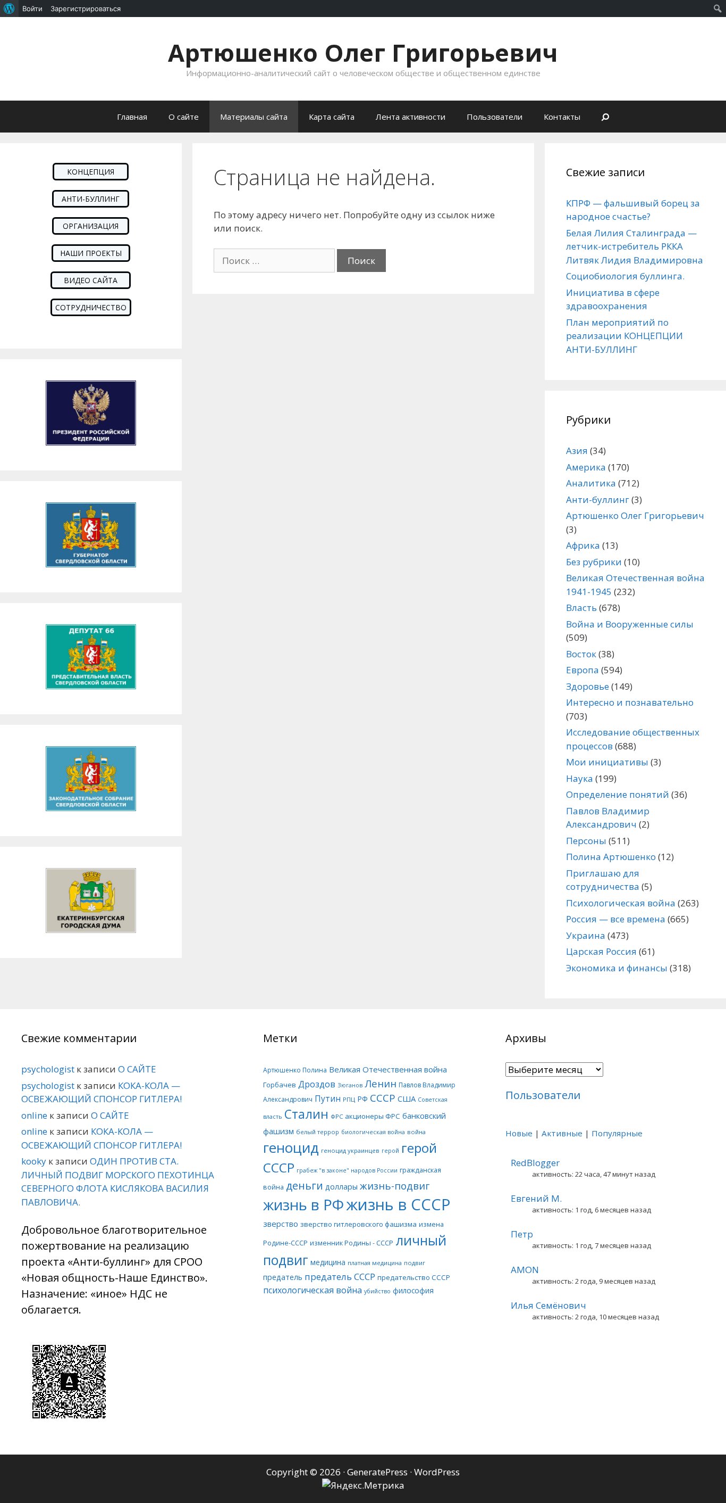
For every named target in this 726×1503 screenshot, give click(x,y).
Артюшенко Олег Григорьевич (363, 52)
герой (390, 1150)
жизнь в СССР (398, 1204)
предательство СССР (413, 1277)
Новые (519, 1133)
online (34, 1115)
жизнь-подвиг (394, 1185)
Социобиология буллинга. (625, 276)
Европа (582, 670)
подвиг (414, 1263)
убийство (377, 1291)
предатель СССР (340, 1276)
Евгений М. (536, 1198)
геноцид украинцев (350, 1150)
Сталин (306, 1114)
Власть (581, 607)
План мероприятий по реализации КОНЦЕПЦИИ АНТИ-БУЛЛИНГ (624, 336)
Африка (583, 545)
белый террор (317, 1132)
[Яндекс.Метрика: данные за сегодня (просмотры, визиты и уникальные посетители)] (363, 1485)
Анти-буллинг (597, 499)
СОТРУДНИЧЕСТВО (90, 307)
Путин (328, 1098)
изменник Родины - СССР (351, 1243)
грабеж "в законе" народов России (347, 1170)
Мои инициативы (607, 762)
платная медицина (375, 1263)
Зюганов (349, 1085)
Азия (577, 450)
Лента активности (410, 116)
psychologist (47, 1069)
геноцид (291, 1147)
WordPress (437, 1472)
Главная (132, 116)
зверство (280, 1223)
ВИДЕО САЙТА (90, 280)
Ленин (380, 1083)
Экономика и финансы (617, 968)
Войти (32, 8)
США (407, 1098)
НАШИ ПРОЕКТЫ (91, 253)
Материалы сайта (254, 116)
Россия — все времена (615, 919)
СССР (382, 1097)
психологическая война (312, 1290)
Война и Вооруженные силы (630, 624)
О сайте (183, 116)
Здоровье (587, 686)
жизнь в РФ (303, 1204)
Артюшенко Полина (295, 1070)
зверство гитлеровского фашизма (358, 1224)
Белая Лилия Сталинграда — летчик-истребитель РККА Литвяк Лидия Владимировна (634, 246)
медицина (327, 1262)
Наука (579, 778)
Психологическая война (621, 903)
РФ (362, 1099)
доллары (341, 1187)
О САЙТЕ (137, 1069)
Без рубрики (594, 562)
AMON (525, 1269)
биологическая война (373, 1132)
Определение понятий (617, 794)
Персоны (586, 841)
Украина (585, 935)
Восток (581, 654)
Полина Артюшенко (611, 856)
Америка (586, 467)
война (416, 1132)
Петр (522, 1234)
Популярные (617, 1133)
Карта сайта (331, 116)
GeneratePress (377, 1472)
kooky (33, 1161)
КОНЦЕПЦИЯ (90, 172)
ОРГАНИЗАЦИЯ (91, 226)
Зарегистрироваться (85, 8)
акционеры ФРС (372, 1116)
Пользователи (494, 116)
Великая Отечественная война (388, 1069)
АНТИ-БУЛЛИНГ (91, 199)
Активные (562, 1133)
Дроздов (316, 1084)
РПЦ (349, 1099)
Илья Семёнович (548, 1305)
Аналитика (591, 483)
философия (413, 1290)
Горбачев (279, 1084)
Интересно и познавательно (630, 702)
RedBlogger (535, 1163)
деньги (304, 1185)
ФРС (337, 1116)
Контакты (562, 116)
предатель (282, 1277)
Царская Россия (601, 951)
